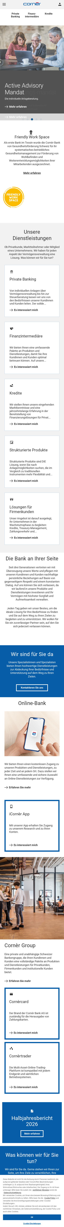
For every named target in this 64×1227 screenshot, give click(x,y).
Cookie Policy (49, 1198)
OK (32, 1217)
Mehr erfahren (18, 106)
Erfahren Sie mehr (20, 785)
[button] (23, 117)
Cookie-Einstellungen (32, 1224)
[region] (32, 1201)
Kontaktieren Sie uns (32, 685)
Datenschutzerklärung (12, 1193)
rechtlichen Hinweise (41, 1190)
